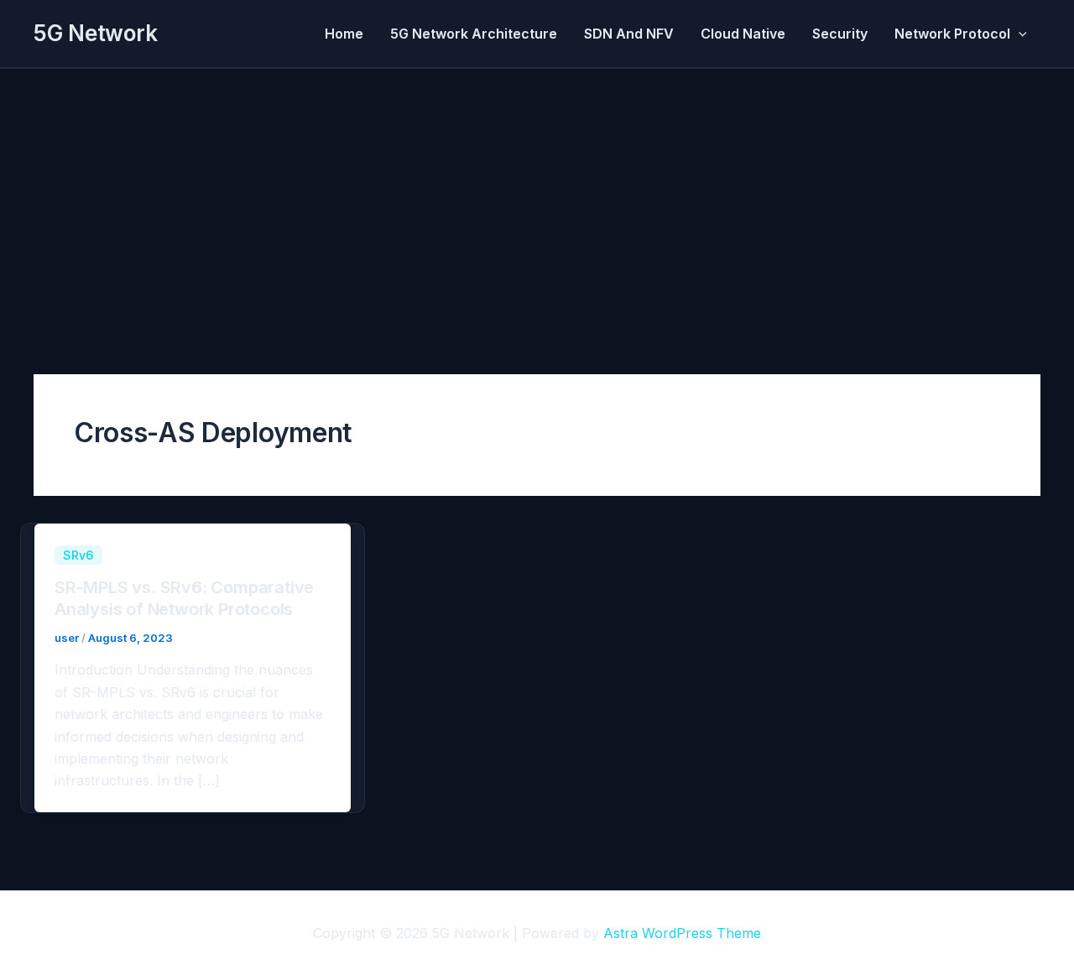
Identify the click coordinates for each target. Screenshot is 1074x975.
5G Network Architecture (473, 33)
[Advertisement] (537, 194)
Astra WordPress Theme (682, 933)
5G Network (95, 33)
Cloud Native (743, 33)
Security (840, 33)
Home (344, 33)
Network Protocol (952, 33)
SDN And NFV (629, 33)
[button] (1018, 33)
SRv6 (78, 555)
